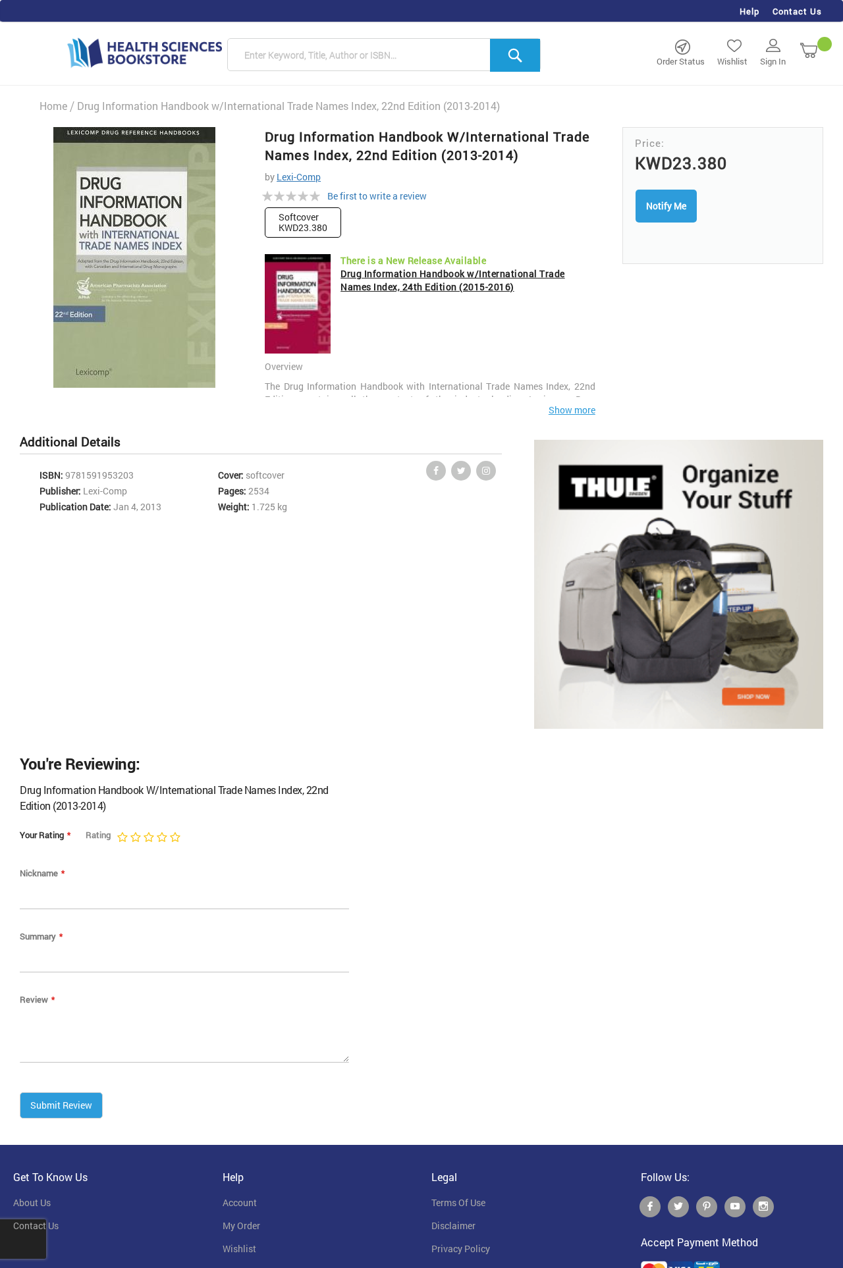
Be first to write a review (377, 196)
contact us (36, 1226)
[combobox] (384, 55)
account (240, 1203)
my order (241, 1226)
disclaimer (453, 1226)
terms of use (458, 1203)
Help (749, 11)
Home (53, 106)
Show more (572, 410)
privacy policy (460, 1249)
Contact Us (797, 11)
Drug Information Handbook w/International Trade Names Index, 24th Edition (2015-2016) (452, 280)
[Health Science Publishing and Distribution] (145, 52)
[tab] (77, 442)
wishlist (239, 1249)
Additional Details (70, 441)
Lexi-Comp (299, 177)
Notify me (666, 205)
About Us (32, 1203)
